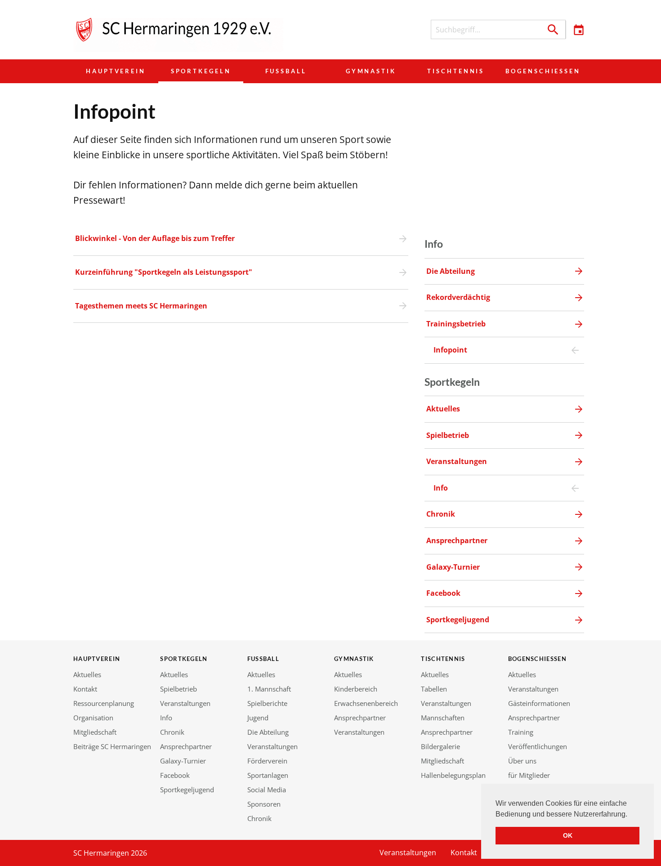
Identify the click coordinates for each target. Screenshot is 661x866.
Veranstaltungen (185, 703)
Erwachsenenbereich (366, 703)
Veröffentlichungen (537, 746)
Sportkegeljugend (187, 789)
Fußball (286, 71)
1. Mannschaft (269, 688)
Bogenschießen (543, 71)
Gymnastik (371, 71)
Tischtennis (455, 71)
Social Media (266, 789)
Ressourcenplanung (103, 703)
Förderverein (267, 760)
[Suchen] (553, 30)
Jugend (257, 717)
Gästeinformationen (539, 703)
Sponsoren (264, 803)
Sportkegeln (201, 71)
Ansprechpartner (186, 746)
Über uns (522, 760)
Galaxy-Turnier (183, 760)
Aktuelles (87, 674)
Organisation (93, 717)
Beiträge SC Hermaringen (112, 746)
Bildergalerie (440, 746)
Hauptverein (116, 71)
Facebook (175, 775)
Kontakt (85, 688)
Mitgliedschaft (94, 732)
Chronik (172, 732)
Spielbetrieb (178, 688)
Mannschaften (442, 717)
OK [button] (567, 835)
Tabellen (434, 688)
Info (166, 717)
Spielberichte (267, 703)
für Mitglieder (529, 775)
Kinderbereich (355, 688)
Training (520, 732)
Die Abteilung (268, 732)
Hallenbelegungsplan (453, 775)
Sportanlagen (267, 775)
